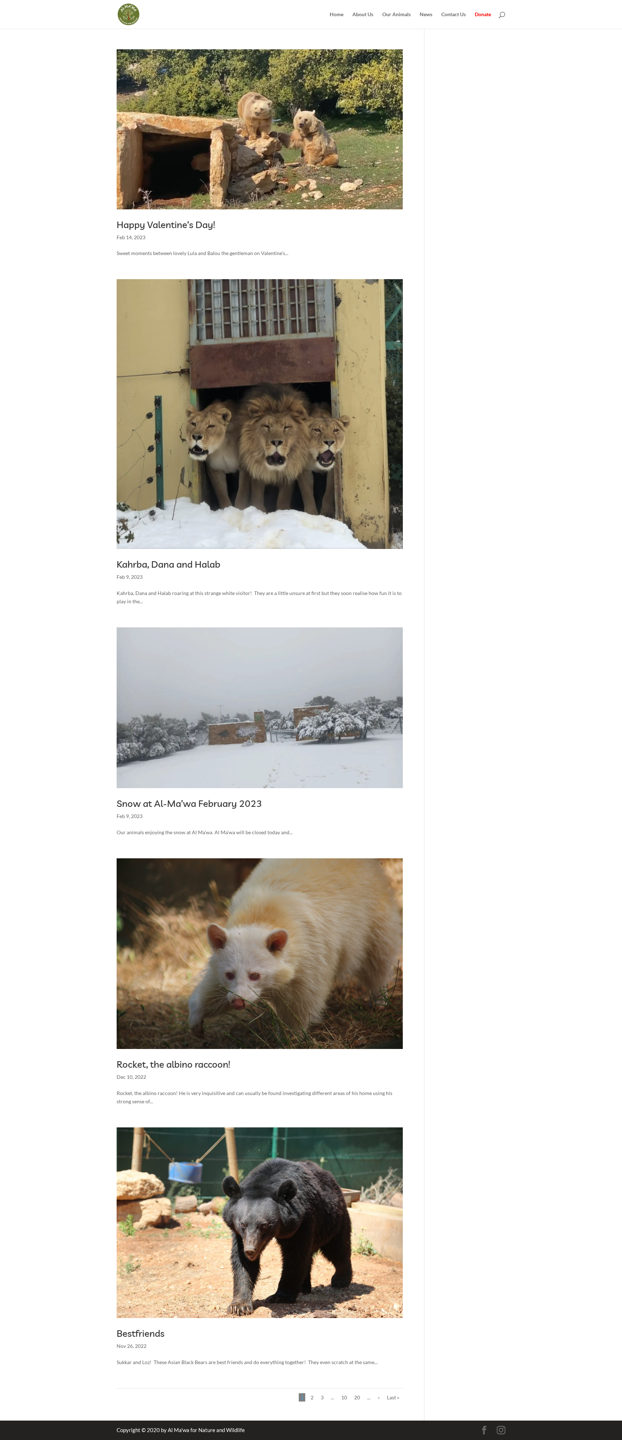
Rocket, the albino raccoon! (173, 1064)
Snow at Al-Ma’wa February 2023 (189, 803)
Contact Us (453, 14)
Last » (393, 1397)
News (426, 14)
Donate (483, 14)
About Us (362, 14)
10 (344, 1397)
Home (336, 14)
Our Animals (396, 14)
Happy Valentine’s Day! (166, 225)
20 (357, 1397)
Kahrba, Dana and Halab (168, 564)
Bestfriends (140, 1333)
